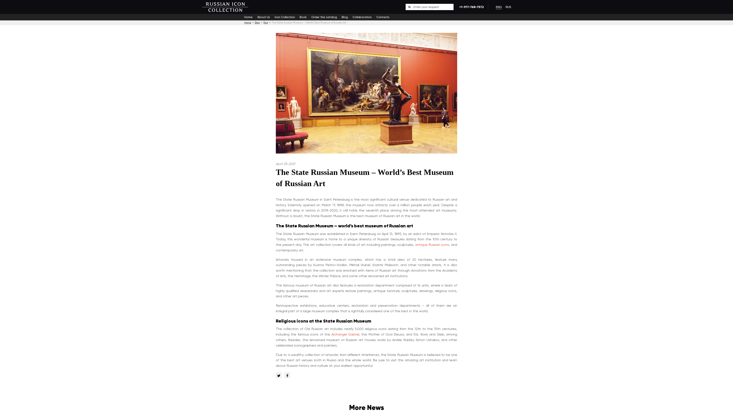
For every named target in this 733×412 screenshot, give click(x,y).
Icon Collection (285, 17)
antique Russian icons (432, 245)
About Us (263, 17)
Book (303, 17)
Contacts (382, 17)
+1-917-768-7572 (470, 7)
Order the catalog (324, 17)
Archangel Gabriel (345, 334)
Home (248, 17)
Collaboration (362, 17)
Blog (345, 17)
